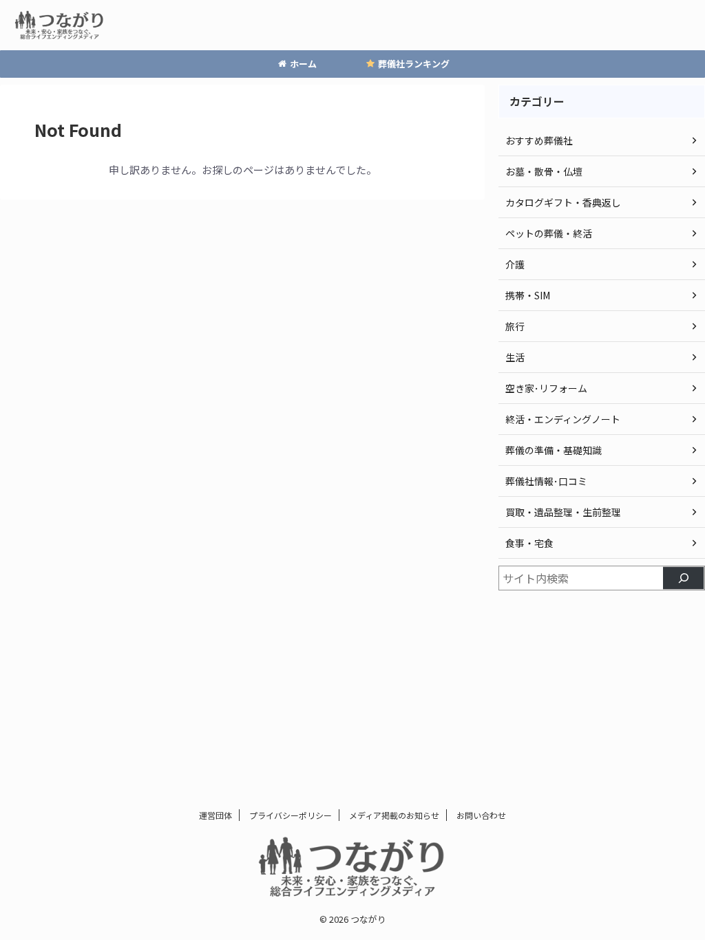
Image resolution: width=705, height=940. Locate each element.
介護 (515, 264)
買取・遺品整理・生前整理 (563, 512)
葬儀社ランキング (414, 63)
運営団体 (215, 815)
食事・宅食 (529, 543)
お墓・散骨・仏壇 (543, 171)
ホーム (303, 63)
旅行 (515, 326)
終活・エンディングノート (562, 419)
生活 (515, 357)
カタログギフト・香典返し (563, 202)
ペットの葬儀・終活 (548, 233)
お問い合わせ (481, 815)
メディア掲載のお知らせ (394, 815)
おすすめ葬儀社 (539, 140)
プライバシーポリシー (290, 815)
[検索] (683, 578)
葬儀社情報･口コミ (546, 481)
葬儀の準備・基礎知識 (553, 450)
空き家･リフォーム (546, 388)
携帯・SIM (527, 295)
